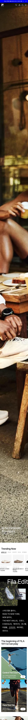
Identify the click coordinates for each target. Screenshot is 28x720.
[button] (16, 5)
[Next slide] (9, 537)
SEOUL (5, 631)
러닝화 (9, 552)
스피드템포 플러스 (9, 611)
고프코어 (12, 627)
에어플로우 (25, 552)
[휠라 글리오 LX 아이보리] (6, 560)
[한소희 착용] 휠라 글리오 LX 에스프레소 (18, 569)
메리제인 (20, 627)
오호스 (21, 621)
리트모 (19, 552)
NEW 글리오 (7, 617)
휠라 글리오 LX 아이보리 (4, 568)
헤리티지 (16, 624)
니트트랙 (14, 552)
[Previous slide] (4, 537)
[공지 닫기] (26, 1)
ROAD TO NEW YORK (10, 614)
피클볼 (4, 627)
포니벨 (23, 624)
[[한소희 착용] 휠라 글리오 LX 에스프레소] (18, 560)
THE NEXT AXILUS (10, 621)
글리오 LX (3, 552)
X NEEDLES (7, 624)
